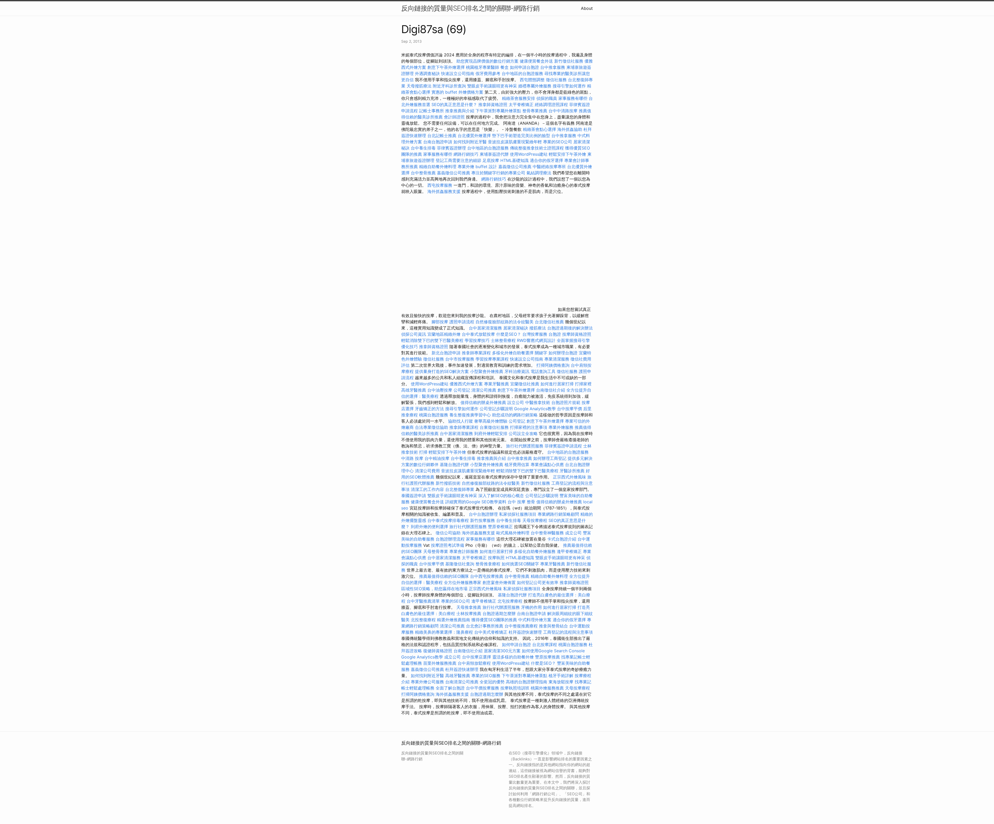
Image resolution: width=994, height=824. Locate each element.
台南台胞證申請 (437, 141)
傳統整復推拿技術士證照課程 (537, 148)
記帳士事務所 (431, 110)
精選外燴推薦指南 (453, 619)
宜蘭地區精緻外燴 (444, 334)
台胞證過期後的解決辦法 (570, 328)
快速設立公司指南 (457, 73)
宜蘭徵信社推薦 (524, 383)
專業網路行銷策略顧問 (558, 514)
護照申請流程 (461, 321)
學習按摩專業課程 (493, 359)
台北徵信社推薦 (549, 321)
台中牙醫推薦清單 (423, 601)
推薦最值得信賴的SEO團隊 (444, 576)
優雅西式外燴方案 (466, 383)
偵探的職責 (546, 98)
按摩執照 (496, 557)
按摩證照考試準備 (448, 545)
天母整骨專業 (435, 551)
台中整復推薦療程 (521, 625)
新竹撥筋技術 (448, 483)
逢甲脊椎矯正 (570, 551)
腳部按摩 (440, 321)
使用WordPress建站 (528, 154)
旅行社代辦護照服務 (524, 445)
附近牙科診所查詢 (449, 85)
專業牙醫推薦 (496, 383)
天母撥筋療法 (419, 85)
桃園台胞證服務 (433, 414)
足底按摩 (491, 160)
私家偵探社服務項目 (517, 514)
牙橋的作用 (531, 607)
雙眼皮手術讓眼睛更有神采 (492, 85)
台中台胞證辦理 (483, 514)
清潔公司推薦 (483, 390)
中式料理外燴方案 (535, 619)
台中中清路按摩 (564, 110)
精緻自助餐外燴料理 (438, 166)
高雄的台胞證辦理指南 (526, 681)
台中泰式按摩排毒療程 (448, 520)
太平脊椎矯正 (522, 104)
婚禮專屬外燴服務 (535, 85)
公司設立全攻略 (523, 433)
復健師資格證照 (438, 650)
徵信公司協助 (448, 532)
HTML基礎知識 (514, 160)
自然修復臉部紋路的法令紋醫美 (504, 321)
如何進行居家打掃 (557, 383)
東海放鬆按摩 (562, 681)
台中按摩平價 (569, 408)
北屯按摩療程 (511, 601)
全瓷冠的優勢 (492, 681)
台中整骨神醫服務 (548, 532)
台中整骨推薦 (424, 172)
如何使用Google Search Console (553, 650)
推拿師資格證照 (493, 104)
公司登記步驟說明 (496, 408)
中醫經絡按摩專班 (550, 166)
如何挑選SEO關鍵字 (520, 563)
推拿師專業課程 (477, 352)
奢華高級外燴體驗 (490, 421)
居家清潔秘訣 (515, 328)
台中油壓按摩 (440, 390)
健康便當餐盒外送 (536, 61)
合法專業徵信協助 (431, 427)
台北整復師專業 (459, 489)
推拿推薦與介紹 (459, 110)
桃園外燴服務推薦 (548, 688)
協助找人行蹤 (460, 421)
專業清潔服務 (556, 359)
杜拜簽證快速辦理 (525, 632)
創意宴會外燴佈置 (499, 582)
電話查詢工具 (543, 371)
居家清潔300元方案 (502, 650)
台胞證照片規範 (565, 402)
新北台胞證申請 (446, 352)
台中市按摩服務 (460, 359)
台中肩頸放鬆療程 (475, 663)
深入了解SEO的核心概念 (501, 495)
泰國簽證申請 (413, 495)
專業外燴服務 (561, 427)
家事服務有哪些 (572, 98)
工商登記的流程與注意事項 (568, 632)
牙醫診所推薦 (572, 470)
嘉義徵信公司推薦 (514, 166)
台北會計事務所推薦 (484, 625)
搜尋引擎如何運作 (569, 85)
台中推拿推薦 (520, 458)
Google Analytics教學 (535, 408)
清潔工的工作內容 (427, 489)
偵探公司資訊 (413, 334)
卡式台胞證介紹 (561, 539)
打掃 (423, 452)
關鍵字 (541, 352)
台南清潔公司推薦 (461, 681)
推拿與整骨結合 (553, 625)
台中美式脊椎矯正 (491, 632)
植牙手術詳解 (561, 675)
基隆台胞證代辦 (454, 464)
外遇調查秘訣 (427, 73)
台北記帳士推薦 (441, 135)
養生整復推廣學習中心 (470, 414)
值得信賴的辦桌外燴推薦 (483, 402)
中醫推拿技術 (537, 402)
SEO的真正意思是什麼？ (454, 104)
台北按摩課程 (545, 644)
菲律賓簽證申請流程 (563, 445)
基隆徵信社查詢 (459, 563)
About (587, 8)
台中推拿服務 (552, 67)
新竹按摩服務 (482, 520)
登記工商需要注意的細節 (458, 160)
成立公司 (573, 532)
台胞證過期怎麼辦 (499, 613)
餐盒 (504, 67)
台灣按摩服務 (535, 334)
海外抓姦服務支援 (444, 191)
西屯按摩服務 (440, 185)
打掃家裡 (583, 383)
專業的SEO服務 (485, 675)
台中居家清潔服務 (485, 328)
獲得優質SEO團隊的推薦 (494, 619)
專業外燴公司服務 (428, 681)
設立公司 (515, 402)
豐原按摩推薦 (547, 657)
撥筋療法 (537, 328)
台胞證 (555, 334)
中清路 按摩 (412, 458)
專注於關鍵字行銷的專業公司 (498, 172)
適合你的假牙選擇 (546, 160)
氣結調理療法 (539, 172)
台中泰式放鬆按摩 (479, 334)
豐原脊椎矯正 (501, 526)
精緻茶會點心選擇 (539, 129)
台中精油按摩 (438, 458)
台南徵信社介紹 (550, 390)
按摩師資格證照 (576, 334)
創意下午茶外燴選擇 (446, 67)
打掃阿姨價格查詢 (552, 365)
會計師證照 (454, 116)
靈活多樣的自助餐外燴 (513, 657)
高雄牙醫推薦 (413, 390)
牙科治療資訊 (517, 371)
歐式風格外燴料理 (513, 532)
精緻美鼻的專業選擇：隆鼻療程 (444, 632)
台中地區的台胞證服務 (522, 73)
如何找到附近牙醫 (470, 141)
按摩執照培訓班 (515, 688)
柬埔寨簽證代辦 (494, 154)
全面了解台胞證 (450, 688)
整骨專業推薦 (534, 110)
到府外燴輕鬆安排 (490, 433)
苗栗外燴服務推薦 (439, 663)
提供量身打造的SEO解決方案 (442, 371)
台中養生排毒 (424, 148)
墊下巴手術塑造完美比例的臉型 (521, 135)
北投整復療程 (423, 619)
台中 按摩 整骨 (521, 501)
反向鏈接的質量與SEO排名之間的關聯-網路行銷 (470, 8)
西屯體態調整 (533, 79)
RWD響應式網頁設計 (536, 340)
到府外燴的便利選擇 (430, 526)
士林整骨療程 (503, 340)
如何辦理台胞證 (563, 352)
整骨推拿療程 (488, 563)
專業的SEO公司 (557, 141)
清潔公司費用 (427, 470)
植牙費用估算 (517, 464)
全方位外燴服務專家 (463, 582)
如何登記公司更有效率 (537, 582)
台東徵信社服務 (494, 427)
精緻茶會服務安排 (518, 98)
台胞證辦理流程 (450, 539)
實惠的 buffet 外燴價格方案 (457, 92)
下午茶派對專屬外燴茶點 (498, 110)
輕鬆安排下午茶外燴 (567, 154)
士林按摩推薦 (468, 613)
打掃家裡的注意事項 (528, 427)
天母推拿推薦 (468, 607)
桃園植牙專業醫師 (482, 67)
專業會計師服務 (463, 551)
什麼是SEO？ (508, 334)
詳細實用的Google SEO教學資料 (475, 501)
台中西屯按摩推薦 (487, 576)
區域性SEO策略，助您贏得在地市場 (434, 588)
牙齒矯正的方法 (429, 408)
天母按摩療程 (534, 520)
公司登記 (462, 390)
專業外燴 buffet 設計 (477, 166)
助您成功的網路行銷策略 (515, 414)
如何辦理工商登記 (549, 458)
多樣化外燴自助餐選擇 (513, 352)
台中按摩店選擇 (477, 657)
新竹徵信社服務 (568, 61)
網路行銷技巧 (466, 154)
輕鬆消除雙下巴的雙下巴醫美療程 (432, 340)
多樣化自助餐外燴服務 (535, 551)
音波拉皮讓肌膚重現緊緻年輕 (515, 141)
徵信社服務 (556, 79)
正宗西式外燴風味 (570, 477)
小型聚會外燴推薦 (486, 371)
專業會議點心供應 (547, 464)
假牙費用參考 (488, 73)
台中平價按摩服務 (483, 688)
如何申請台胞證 (524, 67)
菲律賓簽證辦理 (451, 148)
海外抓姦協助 (569, 129)
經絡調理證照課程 (551, 104)
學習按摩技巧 (478, 340)
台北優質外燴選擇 (474, 135)
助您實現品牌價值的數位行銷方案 (487, 61)
